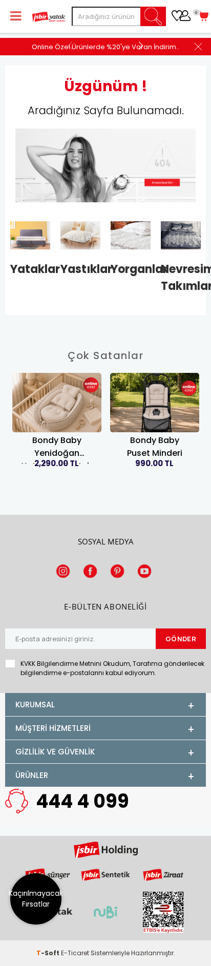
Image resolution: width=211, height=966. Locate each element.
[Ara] (153, 16)
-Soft (48, 953)
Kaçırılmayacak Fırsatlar (35, 898)
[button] (140, 45)
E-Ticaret (75, 953)
